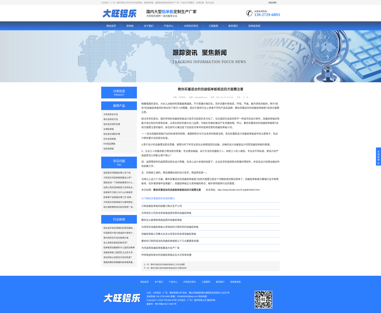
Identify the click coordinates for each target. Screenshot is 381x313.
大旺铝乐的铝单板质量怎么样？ (118, 177)
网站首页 (111, 25)
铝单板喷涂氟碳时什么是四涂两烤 (119, 247)
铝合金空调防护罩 (111, 133)
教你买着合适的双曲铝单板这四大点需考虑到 (168, 268)
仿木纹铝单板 (109, 138)
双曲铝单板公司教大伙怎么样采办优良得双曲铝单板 (168, 233)
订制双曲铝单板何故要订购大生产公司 (161, 206)
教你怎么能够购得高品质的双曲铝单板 (161, 220)
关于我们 (148, 25)
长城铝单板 (108, 128)
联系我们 (233, 25)
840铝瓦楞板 (109, 143)
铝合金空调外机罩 (111, 123)
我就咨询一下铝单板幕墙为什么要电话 (119, 182)
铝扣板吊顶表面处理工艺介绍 (117, 172)
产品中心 (168, 25)
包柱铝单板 (108, 148)
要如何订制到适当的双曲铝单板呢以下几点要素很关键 (170, 240)
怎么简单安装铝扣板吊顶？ (115, 242)
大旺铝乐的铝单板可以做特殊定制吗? (119, 201)
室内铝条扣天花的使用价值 (115, 237)
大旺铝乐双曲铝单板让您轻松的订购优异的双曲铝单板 (170, 227)
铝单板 (119, 13)
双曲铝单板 (269, 118)
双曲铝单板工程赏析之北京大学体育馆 (119, 252)
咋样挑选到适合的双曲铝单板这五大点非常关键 (166, 254)
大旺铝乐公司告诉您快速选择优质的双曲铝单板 (166, 213)
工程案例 (213, 25)
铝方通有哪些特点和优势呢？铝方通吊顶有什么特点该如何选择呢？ (119, 206)
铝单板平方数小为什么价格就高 (118, 192)
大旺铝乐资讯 (191, 25)
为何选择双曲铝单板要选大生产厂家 (160, 247)
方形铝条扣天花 (110, 114)
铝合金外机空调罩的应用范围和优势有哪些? (119, 227)
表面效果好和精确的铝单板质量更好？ (119, 262)
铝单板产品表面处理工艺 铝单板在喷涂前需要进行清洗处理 (119, 197)
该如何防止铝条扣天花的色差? (117, 257)
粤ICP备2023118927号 (166, 303)
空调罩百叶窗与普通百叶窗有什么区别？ (119, 232)
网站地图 (272, 2)
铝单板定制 (254, 25)
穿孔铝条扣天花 (110, 119)
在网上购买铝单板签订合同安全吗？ (119, 187)
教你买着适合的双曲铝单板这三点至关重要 (168, 264)
